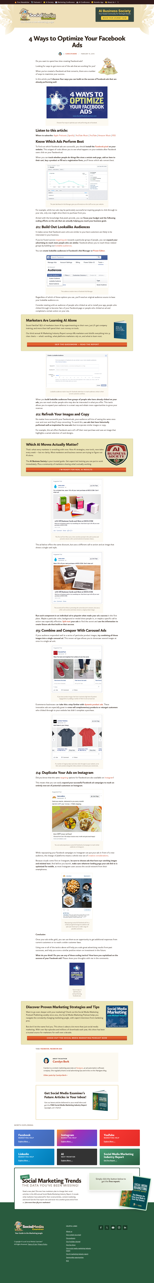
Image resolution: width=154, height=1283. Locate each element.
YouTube (93, 135)
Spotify (71, 135)
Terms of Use (32, 1244)
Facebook (44, 1049)
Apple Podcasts (60, 135)
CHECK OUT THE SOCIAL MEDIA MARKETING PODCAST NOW (77, 1038)
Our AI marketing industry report (77, 1254)
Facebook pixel (101, 146)
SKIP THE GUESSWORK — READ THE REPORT (77, 344)
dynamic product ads (94, 704)
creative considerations (98, 855)
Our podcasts (70, 1238)
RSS (114, 135)
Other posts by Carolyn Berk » (55, 1075)
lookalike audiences (63, 245)
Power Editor (99, 250)
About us (69, 1231)
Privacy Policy (42, 1244)
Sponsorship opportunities (75, 1257)
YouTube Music (82, 135)
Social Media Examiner (37, 14)
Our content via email (73, 1235)
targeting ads (61, 240)
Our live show (70, 1245)
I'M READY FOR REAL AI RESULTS (76, 470)
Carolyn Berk (61, 1061)
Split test (66, 621)
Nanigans (79, 1068)
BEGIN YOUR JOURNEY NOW (115, 18)
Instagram (109, 777)
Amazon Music (104, 135)
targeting (64, 777)
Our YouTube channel (73, 1242)
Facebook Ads (56, 1049)
